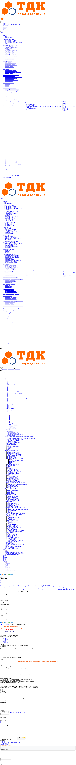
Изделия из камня (11, 589)
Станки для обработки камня (12, 524)
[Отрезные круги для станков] (13, 38)
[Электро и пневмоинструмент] (13, 157)
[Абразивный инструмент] (13, 128)
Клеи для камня (10, 431)
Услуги (6, 551)
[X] (5, 574)
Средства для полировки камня (15, 416)
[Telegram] (12, 574)
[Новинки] (13, 172)
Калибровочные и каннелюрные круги (16, 586)
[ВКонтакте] (1, 574)
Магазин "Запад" (5, 749)
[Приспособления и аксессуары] (13, 142)
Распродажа (9, 382)
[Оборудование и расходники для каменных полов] (13, 170)
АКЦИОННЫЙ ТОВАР (67, 589)
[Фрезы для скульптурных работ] (13, 116)
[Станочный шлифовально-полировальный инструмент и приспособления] (13, 74)
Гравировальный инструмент (12, 496)
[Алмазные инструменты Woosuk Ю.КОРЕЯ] (13, 174)
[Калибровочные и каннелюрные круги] (13, 110)
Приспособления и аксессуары (13, 517)
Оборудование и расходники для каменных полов (32, 589)
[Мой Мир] (4, 574)
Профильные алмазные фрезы (12, 476)
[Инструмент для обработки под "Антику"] (13, 126)
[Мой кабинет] (0, 31)
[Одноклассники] (2, 574)
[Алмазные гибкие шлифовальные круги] (13, 55)
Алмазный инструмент (19, 589)
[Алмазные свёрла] (13, 97)
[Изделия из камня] (13, 166)
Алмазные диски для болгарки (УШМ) (14, 393)
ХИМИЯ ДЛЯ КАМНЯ (11, 410)
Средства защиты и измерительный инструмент (34, 588)
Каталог (6, 379)
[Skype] (10, 574)
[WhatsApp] (9, 574)
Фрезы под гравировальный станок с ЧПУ (17, 460)
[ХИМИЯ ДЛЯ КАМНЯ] (13, 60)
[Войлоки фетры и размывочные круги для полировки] (13, 138)
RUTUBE (4, 28)
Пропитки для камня (13, 422)
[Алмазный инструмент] (13, 168)
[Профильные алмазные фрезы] (13, 104)
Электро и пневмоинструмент (13, 534)
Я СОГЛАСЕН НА (14, 712)
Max (3, 29)
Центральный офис (5, 746)
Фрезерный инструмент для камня (13, 452)
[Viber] (7, 574)
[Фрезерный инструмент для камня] (13, 87)
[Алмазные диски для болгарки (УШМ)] (13, 44)
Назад (6, 378)
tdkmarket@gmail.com (4, 744)
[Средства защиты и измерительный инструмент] (13, 140)
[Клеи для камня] (13, 68)
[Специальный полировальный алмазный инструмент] (13, 112)
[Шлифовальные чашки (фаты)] (13, 82)
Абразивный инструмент (12, 503)
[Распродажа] (13, 34)
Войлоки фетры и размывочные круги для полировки (15, 588)
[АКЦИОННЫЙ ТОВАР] (13, 176)
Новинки (44, 589)
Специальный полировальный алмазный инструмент (17, 484)
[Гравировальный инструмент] (13, 121)
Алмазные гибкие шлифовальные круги (14, 404)
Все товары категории (4, 721)
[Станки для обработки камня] (13, 148)
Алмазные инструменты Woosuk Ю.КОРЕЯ (54, 589)
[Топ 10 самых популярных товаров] (13, 178)
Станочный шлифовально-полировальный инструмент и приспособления (21, 438)
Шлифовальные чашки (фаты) (13, 446)
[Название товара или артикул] (0, 22)
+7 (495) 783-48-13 (3, 23)
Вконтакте (5, 27)
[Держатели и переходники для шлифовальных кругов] (13, 133)
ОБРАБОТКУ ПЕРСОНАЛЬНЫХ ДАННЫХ (17, 712)
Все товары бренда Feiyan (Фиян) (6, 722)
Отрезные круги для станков (12, 387)
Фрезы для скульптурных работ (13, 490)
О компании (7, 563)
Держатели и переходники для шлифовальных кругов (17, 509)
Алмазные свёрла (10, 468)
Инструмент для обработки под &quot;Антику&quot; (40, 587)
